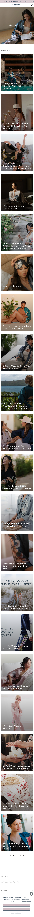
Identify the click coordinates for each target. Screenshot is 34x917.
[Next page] (26, 855)
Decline (16, 909)
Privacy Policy (26, 901)
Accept (16, 905)
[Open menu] (3, 4)
